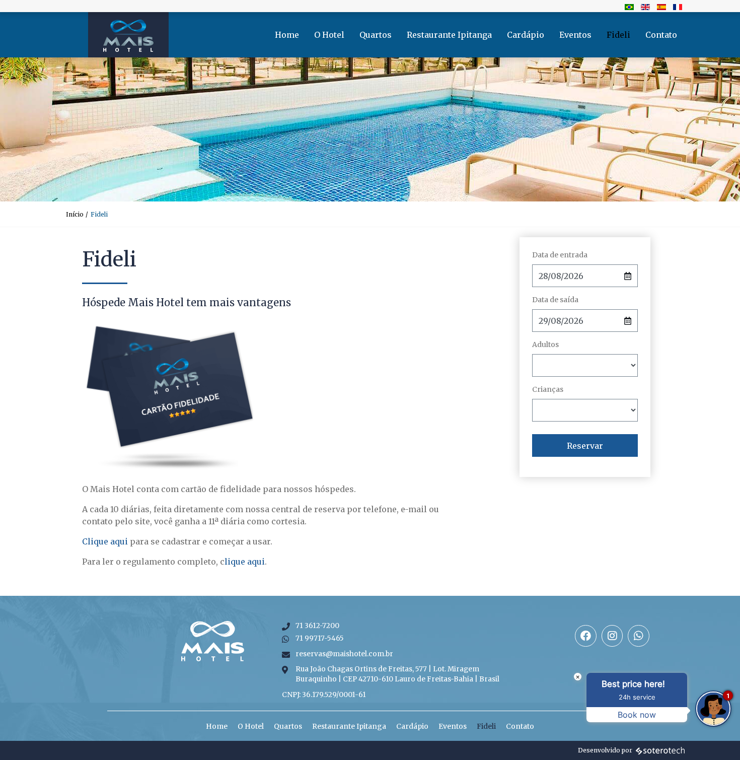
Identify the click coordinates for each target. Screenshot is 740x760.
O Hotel (329, 35)
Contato (661, 35)
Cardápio (525, 35)
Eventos (575, 35)
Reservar (585, 446)
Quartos (375, 35)
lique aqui (245, 562)
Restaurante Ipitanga (449, 35)
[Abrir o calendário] (628, 275)
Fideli (618, 35)
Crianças (547, 389)
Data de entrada (559, 254)
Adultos (545, 344)
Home (287, 35)
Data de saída (555, 299)
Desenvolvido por (605, 750)
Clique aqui (105, 541)
